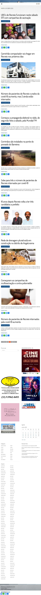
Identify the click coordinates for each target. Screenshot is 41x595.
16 (33, 434)
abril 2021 (11, 519)
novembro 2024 (12, 483)
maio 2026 (11, 467)
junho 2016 (12, 570)
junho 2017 (12, 559)
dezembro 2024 (3, 483)
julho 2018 (2, 549)
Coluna (2, 447)
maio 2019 (2, 540)
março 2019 (3, 542)
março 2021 (3, 521)
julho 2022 (2, 507)
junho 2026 (2, 467)
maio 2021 (2, 519)
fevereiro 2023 (12, 500)
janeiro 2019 (3, 544)
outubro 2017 (12, 556)
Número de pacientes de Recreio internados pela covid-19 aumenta (20, 320)
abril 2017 (11, 561)
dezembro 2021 (12, 512)
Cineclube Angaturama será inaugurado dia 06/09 (29, 445)
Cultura (11, 447)
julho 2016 (2, 570)
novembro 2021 (3, 514)
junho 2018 (12, 549)
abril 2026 (2, 469)
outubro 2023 (12, 493)
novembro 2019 (3, 535)
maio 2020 (2, 530)
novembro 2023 (3, 493)
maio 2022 (2, 509)
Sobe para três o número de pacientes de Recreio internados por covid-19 (19, 182)
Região (11, 456)
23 (33, 435)
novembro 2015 (3, 577)
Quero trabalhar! (3, 456)
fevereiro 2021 (12, 521)
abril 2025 (2, 479)
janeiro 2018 (3, 554)
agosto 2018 (12, 547)
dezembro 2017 (12, 554)
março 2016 (3, 573)
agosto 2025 (3, 476)
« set (22, 439)
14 (28, 434)
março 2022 (3, 511)
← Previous (4, 341)
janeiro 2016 (3, 575)
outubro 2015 (12, 577)
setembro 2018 (3, 547)
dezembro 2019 (12, 533)
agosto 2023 (12, 495)
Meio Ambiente (3, 454)
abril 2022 (11, 509)
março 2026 (12, 469)
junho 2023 (12, 497)
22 (30, 435)
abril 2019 (11, 540)
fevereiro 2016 (12, 573)
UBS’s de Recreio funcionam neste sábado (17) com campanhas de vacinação (19, 16)
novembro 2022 (3, 504)
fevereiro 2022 (12, 511)
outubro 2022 (12, 504)
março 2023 (3, 500)
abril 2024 (11, 488)
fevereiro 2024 (12, 490)
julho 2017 (2, 559)
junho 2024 (12, 486)
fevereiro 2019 (12, 542)
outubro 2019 (12, 535)
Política (11, 454)
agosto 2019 (12, 537)
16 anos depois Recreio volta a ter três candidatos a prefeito (17, 203)
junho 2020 (12, 528)
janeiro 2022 (3, 512)
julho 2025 (11, 476)
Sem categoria (3, 459)
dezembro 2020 (12, 523)
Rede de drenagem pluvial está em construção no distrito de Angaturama (17, 242)
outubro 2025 (3, 474)
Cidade (11, 445)
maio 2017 (2, 561)
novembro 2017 (3, 556)
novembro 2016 (3, 566)
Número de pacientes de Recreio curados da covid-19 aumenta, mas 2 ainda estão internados (20, 96)
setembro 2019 (3, 537)
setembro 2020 (3, 526)
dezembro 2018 (12, 544)
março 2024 (3, 490)
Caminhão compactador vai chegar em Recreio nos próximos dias (18, 55)
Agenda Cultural (3, 445)
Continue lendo (4, 44)
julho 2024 (2, 486)
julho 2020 (2, 528)
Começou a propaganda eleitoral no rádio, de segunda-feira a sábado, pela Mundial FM (20, 119)
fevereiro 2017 (12, 563)
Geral (11, 452)
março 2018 (3, 552)
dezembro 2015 (12, 575)
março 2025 (12, 479)
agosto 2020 (12, 526)
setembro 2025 (12, 474)
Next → (15, 341)
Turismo (11, 459)
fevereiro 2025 (3, 481)
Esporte (2, 452)
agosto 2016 (12, 568)
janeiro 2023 (3, 502)
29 (30, 437)
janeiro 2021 (3, 523)
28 (28, 437)
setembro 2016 (3, 568)
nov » (25, 439)
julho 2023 (2, 497)
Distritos (2, 449)
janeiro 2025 (12, 481)
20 (25, 435)
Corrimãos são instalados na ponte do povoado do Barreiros (17, 143)
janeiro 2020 (3, 533)
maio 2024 (2, 488)
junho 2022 (12, 507)
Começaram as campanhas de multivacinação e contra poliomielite (16, 282)
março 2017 (3, 563)
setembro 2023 (3, 495)
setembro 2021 (3, 516)
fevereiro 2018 (12, 552)
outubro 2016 (12, 566)
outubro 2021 (12, 514)
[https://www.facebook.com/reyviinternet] (31, 388)
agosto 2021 (12, 516)
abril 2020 (11, 530)
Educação (11, 449)
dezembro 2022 (12, 502)
